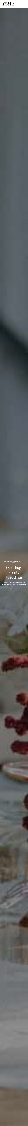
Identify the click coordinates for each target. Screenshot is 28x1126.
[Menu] (24, 4)
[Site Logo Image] (8, 4)
